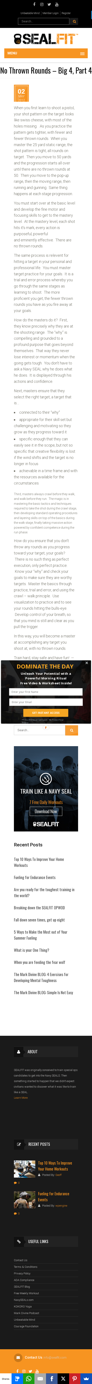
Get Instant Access (45, 713)
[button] (45, 666)
